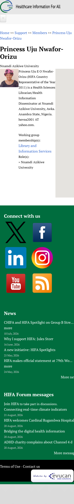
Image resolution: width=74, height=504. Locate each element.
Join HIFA (11, 403)
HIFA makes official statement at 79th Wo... (38, 360)
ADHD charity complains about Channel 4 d (38, 442)
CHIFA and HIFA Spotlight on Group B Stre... (39, 322)
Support (21, 32)
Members (39, 32)
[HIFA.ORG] (6, 11)
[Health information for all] (38, 7)
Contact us (31, 466)
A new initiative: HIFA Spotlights (29, 349)
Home (4, 32)
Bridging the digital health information (34, 431)
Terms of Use (10, 466)
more (8, 328)
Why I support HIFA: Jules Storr (28, 338)
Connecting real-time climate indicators (35, 409)
